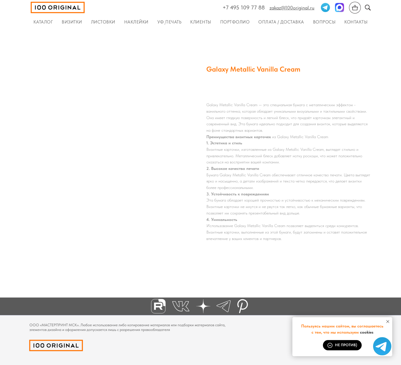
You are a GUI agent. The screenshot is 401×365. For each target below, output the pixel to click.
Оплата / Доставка (281, 22)
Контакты (356, 22)
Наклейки (136, 22)
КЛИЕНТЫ (200, 22)
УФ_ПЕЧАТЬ (169, 22)
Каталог (43, 22)
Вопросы (324, 22)
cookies (366, 332)
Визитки (72, 22)
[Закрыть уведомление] (388, 322)
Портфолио (235, 22)
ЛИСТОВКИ (103, 22)
